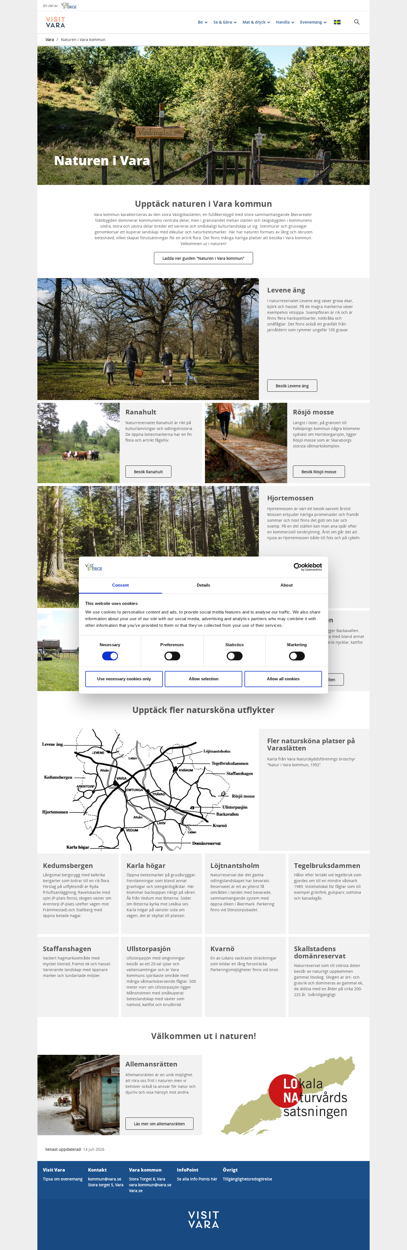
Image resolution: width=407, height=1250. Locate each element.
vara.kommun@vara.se (150, 1184)
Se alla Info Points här (197, 1179)
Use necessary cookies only (124, 679)
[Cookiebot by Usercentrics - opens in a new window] (298, 567)
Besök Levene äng (292, 385)
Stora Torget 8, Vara (147, 1179)
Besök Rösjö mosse (319, 471)
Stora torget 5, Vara (105, 1184)
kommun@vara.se (104, 1179)
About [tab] (286, 585)
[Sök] (356, 22)
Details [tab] (203, 585)
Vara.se (136, 1190)
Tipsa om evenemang (63, 1179)
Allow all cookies (283, 679)
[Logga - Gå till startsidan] (65, 22)
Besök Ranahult (148, 471)
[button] (148, 339)
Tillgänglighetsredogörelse (247, 1179)
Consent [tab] (120, 585)
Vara (50, 39)
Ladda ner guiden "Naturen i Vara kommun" (203, 258)
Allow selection (203, 679)
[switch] (172, 655)
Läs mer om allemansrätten (159, 1123)
